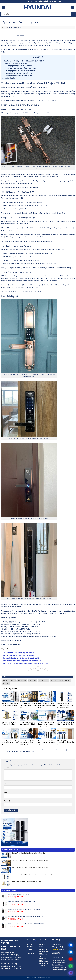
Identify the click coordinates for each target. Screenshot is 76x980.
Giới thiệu (30, 944)
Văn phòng (6, 683)
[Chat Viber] (70, 973)
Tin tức (3, 20)
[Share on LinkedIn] (46, 669)
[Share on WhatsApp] (29, 669)
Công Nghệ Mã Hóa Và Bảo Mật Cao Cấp (20, 71)
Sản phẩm (30, 947)
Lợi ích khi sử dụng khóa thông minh (14, 63)
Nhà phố (67, 680)
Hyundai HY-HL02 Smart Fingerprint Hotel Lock (26, 881)
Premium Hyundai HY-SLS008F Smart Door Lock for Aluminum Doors (33, 875)
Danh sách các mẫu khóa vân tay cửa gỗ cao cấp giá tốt (21, 658)
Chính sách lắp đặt (58, 958)
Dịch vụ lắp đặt (22, 680)
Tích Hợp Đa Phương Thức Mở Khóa (18, 73)
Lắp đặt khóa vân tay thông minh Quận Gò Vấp (18, 655)
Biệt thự (5, 680)
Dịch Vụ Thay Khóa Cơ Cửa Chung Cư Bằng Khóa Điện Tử (29, 853)
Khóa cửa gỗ (43, 949)
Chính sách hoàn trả (58, 960)
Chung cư (13, 680)
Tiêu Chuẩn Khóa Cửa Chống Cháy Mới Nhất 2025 (19, 653)
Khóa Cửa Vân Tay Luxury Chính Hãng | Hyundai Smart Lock (30, 867)
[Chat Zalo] (70, 945)
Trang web (7, 801)
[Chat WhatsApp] (70, 966)
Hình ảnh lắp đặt (8, 78)
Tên (5, 784)
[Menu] (3, 7)
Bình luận (7, 768)
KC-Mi (19, 27)
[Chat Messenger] (70, 952)
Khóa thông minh (44, 680)
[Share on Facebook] (32, 669)
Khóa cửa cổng (44, 951)
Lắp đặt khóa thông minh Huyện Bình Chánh (20, 751)
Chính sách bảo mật (58, 965)
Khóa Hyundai (32, 680)
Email (5, 792)
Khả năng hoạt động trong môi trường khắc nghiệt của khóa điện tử (30, 241)
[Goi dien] (70, 959)
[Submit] (73, 14)
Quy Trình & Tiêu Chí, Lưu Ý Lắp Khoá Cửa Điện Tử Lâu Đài (30, 860)
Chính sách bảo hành (58, 962)
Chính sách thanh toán (59, 967)
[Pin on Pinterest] (43, 669)
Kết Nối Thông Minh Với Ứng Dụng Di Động (21, 68)
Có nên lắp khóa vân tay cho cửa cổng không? (23, 187)
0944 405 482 (11, 955)
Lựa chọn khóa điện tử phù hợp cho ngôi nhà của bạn (25, 291)
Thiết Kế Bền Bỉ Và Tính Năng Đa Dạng (19, 76)
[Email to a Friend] (39, 669)
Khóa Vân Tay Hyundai (39, 611)
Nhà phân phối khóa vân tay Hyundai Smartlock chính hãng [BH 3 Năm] (25, 663)
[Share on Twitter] (36, 669)
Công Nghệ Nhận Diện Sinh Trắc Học (18, 66)
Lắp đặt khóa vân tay (57, 680)
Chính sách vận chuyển (59, 970)
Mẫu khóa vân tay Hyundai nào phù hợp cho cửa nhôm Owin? (22, 661)
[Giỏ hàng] (72, 7)
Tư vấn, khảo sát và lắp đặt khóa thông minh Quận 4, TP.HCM (23, 61)
